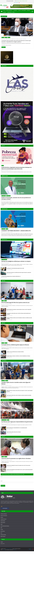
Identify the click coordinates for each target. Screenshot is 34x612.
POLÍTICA (19, 10)
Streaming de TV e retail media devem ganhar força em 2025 (15, 268)
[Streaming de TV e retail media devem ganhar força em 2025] (3, 269)
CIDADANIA (28, 10)
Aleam (1, 524)
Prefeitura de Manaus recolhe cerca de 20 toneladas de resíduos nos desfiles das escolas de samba (19, 318)
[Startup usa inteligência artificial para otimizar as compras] (17, 249)
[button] (1, 5)
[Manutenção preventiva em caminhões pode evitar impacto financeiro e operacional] (3, 273)
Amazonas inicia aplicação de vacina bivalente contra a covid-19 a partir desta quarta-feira (20, 469)
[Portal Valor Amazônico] (2, 11)
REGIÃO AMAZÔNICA (9, 10)
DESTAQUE (3, 37)
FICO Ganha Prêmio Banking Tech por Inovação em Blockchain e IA (10, 276)
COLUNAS (4, 12)
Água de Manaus (3, 536)
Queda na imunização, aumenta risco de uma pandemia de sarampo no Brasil (16, 198)
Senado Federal (3, 520)
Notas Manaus (3, 531)
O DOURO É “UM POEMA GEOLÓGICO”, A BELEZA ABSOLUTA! (16, 230)
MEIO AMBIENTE (24, 10)
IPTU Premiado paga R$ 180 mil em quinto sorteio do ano (15, 302)
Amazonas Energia (3, 534)
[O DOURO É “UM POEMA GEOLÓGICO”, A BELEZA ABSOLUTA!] (17, 219)
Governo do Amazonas (4, 515)
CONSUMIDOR (3, 380)
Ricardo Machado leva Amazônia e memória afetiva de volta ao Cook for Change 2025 (19, 309)
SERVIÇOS (5, 300)
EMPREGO (6, 37)
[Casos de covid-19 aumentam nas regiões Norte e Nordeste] (17, 446)
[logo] (8, 495)
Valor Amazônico (10, 170)
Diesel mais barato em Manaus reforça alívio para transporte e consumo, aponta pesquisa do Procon (19, 391)
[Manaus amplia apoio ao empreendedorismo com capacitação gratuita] (3, 428)
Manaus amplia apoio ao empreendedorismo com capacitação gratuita (17, 427)
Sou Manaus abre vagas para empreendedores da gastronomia (17, 421)
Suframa (2, 517)
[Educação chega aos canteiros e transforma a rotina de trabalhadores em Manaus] (3, 356)
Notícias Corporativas (4, 259)
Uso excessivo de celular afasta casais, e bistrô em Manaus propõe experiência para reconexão (19, 314)
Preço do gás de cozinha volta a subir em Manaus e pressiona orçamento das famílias (19, 395)
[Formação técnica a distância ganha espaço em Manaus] (17, 333)
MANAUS (2, 300)
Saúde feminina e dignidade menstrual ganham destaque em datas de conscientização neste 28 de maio (16, 168)
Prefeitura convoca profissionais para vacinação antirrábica (15, 351)
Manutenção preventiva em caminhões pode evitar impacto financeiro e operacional (19, 272)
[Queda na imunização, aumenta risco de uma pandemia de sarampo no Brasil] (17, 186)
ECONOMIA (15, 10)
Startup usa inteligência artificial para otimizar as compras (16, 261)
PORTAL (13, 12)
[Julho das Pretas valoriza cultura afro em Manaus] (3, 432)
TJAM (1, 527)
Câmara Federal (3, 522)
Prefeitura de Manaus (4, 513)
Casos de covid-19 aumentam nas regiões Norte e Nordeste (16, 458)
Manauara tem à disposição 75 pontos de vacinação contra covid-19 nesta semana (18, 465)
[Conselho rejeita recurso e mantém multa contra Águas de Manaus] (17, 370)
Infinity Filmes (3, 543)
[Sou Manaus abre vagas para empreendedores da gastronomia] (17, 410)
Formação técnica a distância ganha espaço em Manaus (15, 344)
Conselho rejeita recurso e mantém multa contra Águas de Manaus (15, 383)
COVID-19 (4, 10)
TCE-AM (2, 529)
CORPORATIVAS (9, 12)
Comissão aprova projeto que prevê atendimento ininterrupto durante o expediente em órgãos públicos (16, 41)
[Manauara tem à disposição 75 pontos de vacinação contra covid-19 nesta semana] (3, 466)
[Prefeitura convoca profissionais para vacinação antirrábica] (3, 352)
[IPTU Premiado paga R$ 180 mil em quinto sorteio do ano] (17, 290)
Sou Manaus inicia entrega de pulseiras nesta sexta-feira (21, 1)
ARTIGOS (2, 165)
